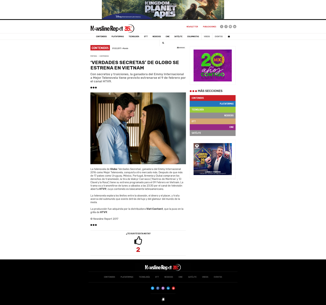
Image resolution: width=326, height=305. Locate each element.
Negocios (229, 115)
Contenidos (104, 56)
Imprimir (182, 48)
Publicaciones (209, 26)
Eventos (219, 36)
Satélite (196, 132)
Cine (231, 127)
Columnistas (193, 36)
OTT (194, 121)
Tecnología (198, 109)
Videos (207, 36)
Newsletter (192, 26)
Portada (93, 56)
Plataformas (227, 103)
